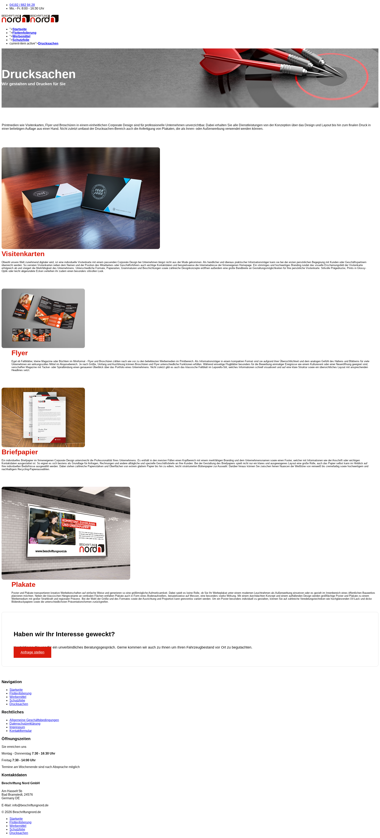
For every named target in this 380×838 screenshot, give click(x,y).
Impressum (17, 727)
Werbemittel (21, 36)
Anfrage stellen (32, 652)
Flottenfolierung (24, 32)
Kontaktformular (21, 730)
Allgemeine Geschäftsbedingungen (34, 720)
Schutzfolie (20, 40)
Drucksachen (48, 43)
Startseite (19, 29)
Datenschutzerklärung (25, 723)
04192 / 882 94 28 (22, 5)
